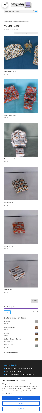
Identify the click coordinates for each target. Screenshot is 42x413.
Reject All (21, 409)
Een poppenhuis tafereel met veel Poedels (19, 368)
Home (6, 21)
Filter (7, 312)
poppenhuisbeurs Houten (14, 371)
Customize (21, 403)
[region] (21, 395)
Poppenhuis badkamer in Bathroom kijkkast (20, 374)
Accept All (21, 398)
